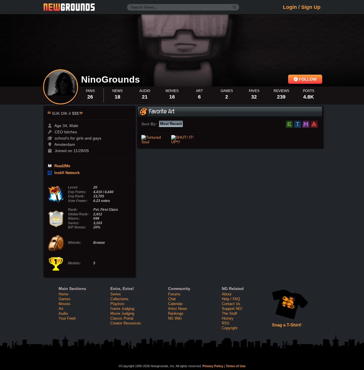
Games (65, 299)
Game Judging (122, 308)
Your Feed (67, 318)
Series (115, 294)
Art (61, 308)
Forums (174, 294)
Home (63, 294)
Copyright (229, 328)
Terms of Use (235, 366)
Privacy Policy (212, 366)
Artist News (177, 308)
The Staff (229, 313)
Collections (119, 299)
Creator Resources (125, 323)
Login (290, 7)
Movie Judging (122, 313)
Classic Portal (121, 318)
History (227, 318)
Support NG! (232, 308)
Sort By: (149, 124)
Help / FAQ (231, 299)
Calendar (175, 304)
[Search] (235, 7)
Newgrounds (69, 7)
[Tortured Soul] (155, 139)
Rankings (175, 313)
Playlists (117, 304)
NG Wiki (175, 318)
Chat (172, 299)
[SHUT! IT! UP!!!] (185, 139)
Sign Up (310, 7)
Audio (63, 313)
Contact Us (231, 304)
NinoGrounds (111, 79)
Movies (65, 304)
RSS (225, 323)
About (226, 294)
